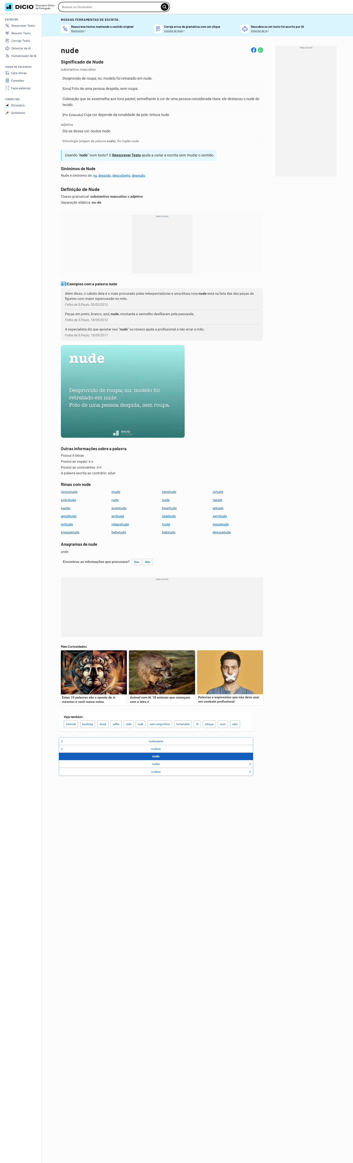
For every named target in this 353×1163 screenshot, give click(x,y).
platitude (169, 516)
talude (217, 500)
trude (166, 524)
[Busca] (165, 7)
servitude (220, 516)
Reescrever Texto (126, 155)
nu (95, 175)
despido (104, 175)
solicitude (68, 500)
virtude (218, 492)
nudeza (156, 771)
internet (71, 724)
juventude (119, 508)
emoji (102, 724)
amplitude (68, 516)
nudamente (156, 741)
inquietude (221, 524)
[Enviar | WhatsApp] (260, 50)
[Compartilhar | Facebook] (253, 50)
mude (116, 492)
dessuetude (222, 532)
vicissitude (69, 492)
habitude (168, 532)
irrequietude (70, 532)
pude (166, 500)
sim (136, 562)
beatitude (169, 508)
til (197, 724)
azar (223, 724)
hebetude (119, 532)
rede (128, 724)
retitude (67, 524)
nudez (156, 764)
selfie (116, 724)
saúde (65, 508)
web (140, 724)
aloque (209, 724)
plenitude (169, 492)
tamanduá (183, 724)
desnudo (138, 175)
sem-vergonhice (160, 724)
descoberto (121, 175)
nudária (156, 748)
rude (115, 500)
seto (235, 724)
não (148, 562)
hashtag (87, 724)
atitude (218, 508)
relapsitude (120, 524)
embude (118, 516)
